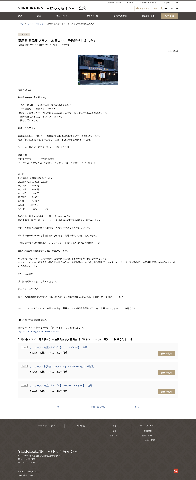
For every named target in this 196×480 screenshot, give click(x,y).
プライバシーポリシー (48, 426)
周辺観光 (148, 431)
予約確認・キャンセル (147, 2)
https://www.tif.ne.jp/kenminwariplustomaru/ (39, 331)
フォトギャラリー (148, 426)
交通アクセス (148, 436)
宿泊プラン (115, 436)
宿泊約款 (81, 426)
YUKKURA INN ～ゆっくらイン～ (48, 451)
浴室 (115, 431)
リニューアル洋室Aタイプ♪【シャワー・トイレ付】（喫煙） (62, 385)
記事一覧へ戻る (98, 407)
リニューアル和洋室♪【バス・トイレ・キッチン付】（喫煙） (62, 366)
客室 (115, 426)
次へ (137, 407)
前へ (59, 407)
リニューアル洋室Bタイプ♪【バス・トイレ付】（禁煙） (59, 347)
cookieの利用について (25, 475)
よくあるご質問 (148, 440)
